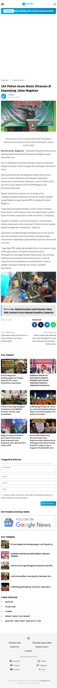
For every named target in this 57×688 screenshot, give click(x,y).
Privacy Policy (41, 647)
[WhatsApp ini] (53, 324)
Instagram (43, 665)
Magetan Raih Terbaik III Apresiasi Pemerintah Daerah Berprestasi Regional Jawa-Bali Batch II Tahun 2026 (13, 440)
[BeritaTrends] (28, 3)
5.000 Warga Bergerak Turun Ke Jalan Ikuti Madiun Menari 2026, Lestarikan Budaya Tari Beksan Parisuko (43, 410)
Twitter (43, 661)
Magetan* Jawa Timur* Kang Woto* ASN (23, 621)
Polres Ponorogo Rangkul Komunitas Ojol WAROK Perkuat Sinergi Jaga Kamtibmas (13, 410)
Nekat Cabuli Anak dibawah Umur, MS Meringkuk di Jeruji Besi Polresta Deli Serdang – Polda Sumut (44, 338)
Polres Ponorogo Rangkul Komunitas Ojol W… (32, 565)
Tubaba (8, 611)
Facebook (16, 661)
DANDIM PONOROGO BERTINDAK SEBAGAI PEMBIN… (30, 554)
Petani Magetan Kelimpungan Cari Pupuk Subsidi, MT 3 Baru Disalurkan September (12, 379)
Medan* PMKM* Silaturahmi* (17, 616)
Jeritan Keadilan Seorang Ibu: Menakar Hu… (31, 576)
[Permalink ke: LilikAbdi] (4, 95)
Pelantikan (10, 607)
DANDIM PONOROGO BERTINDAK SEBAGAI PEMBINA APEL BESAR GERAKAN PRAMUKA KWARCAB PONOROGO (40, 380)
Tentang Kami (14, 643)
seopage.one (45, 680)
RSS (43, 669)
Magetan (9, 602)
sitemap (28, 651)
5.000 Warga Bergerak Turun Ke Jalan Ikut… (31, 587)
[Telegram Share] (47, 324)
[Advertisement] (28, 43)
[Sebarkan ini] (34, 324)
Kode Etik (14, 647)
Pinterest (16, 665)
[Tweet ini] (41, 324)
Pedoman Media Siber (41, 643)
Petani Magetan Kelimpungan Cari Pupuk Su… (32, 544)
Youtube (16, 669)
